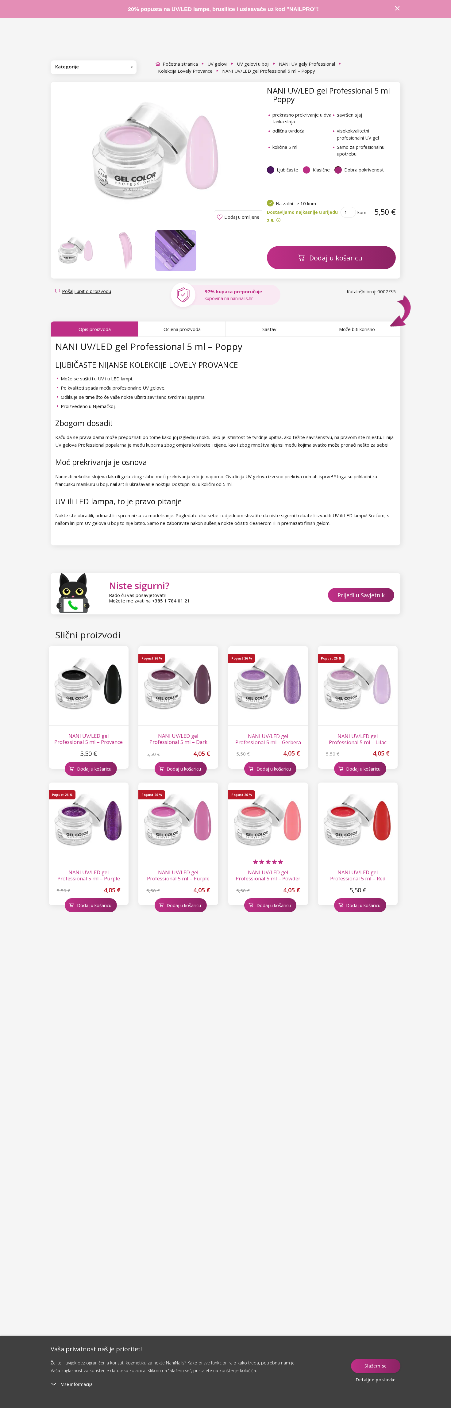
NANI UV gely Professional (307, 64)
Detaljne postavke (376, 1380)
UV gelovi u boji (253, 64)
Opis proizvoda (95, 329)
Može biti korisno (357, 329)
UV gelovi (217, 64)
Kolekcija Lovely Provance (185, 71)
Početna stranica (180, 64)
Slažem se (375, 1366)
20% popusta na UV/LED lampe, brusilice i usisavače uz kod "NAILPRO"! (223, 9)
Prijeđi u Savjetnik (361, 595)
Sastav (269, 329)
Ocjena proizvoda (182, 329)
